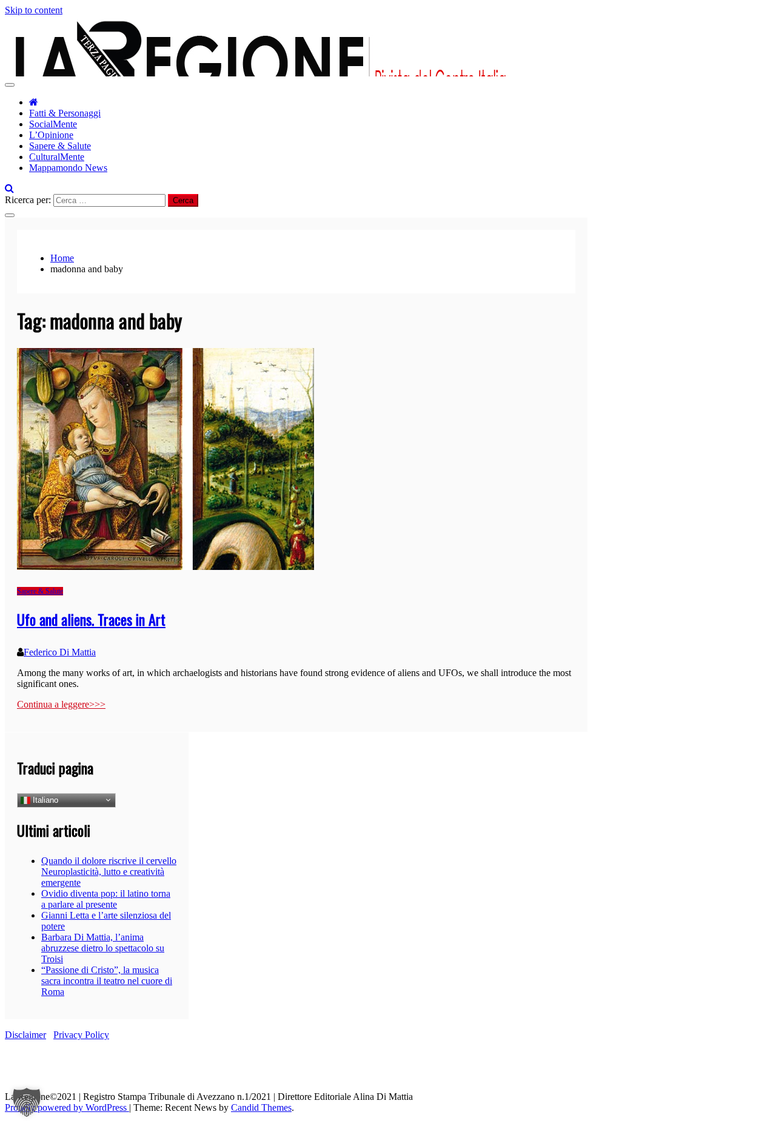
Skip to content (33, 10)
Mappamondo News (68, 167)
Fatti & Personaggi (65, 113)
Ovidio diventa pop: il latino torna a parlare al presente (105, 899)
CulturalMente (56, 157)
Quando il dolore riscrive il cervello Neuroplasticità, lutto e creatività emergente (108, 872)
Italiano (44, 799)
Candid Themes (261, 1107)
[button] (26, 1102)
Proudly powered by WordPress (67, 1107)
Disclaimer (25, 1035)
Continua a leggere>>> (61, 704)
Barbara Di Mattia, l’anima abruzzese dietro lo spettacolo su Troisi (102, 948)
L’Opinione (51, 135)
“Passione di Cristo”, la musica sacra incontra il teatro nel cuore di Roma (106, 981)
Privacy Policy (81, 1035)
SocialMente (53, 124)
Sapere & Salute (60, 146)
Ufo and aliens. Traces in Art (91, 619)
